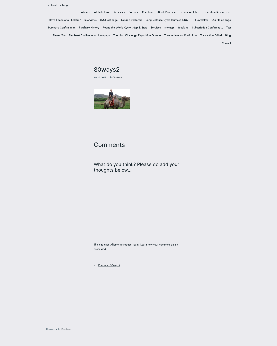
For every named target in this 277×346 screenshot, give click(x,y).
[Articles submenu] (124, 12)
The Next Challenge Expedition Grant (135, 35)
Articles (118, 12)
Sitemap (169, 27)
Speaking (183, 27)
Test (228, 27)
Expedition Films (189, 12)
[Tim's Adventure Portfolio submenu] (196, 35)
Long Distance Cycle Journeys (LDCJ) (167, 20)
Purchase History (89, 27)
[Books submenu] (137, 12)
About (84, 12)
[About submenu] (90, 12)
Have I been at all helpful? (65, 20)
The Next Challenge (57, 5)
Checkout (147, 12)
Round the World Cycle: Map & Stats (125, 27)
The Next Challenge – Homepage (89, 35)
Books (132, 12)
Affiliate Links (102, 12)
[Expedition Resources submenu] (230, 12)
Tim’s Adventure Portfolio (179, 35)
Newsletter (201, 20)
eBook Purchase (166, 12)
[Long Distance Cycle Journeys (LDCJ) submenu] (191, 20)
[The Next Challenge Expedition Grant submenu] (160, 35)
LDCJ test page (109, 20)
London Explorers (131, 20)
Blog (228, 35)
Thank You (59, 35)
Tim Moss (117, 77)
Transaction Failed (211, 35)
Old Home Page (221, 20)
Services (156, 27)
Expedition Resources (216, 12)
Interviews (90, 20)
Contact (226, 43)
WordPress (66, 329)
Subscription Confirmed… (207, 27)
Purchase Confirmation (61, 27)
